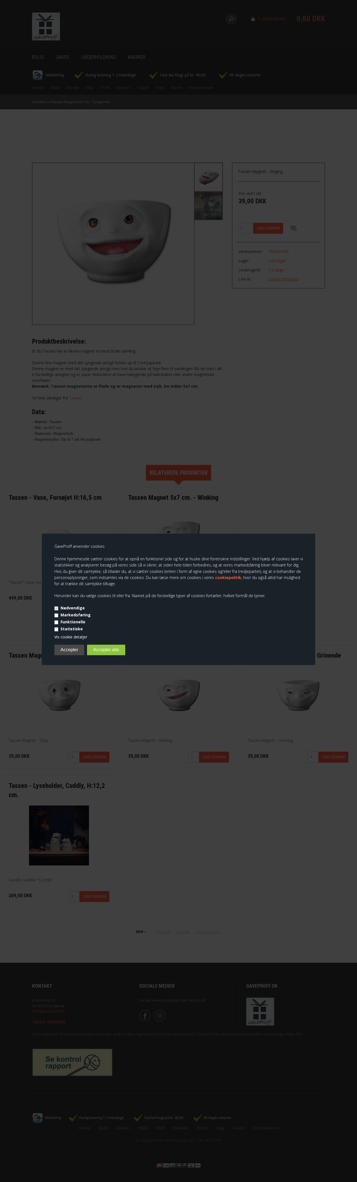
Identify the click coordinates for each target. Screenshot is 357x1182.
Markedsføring (76, 615)
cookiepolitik (228, 577)
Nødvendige (73, 608)
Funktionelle (73, 622)
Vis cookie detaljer (70, 637)
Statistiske (72, 629)
